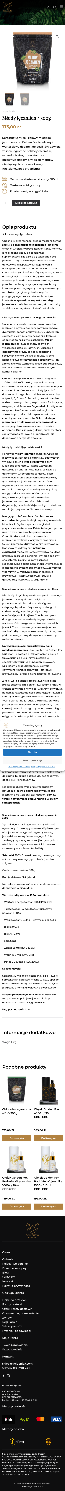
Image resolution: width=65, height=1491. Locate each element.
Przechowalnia (12, 1349)
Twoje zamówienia (15, 1345)
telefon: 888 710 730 (16, 1368)
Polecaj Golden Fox (15, 1263)
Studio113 (37, 1486)
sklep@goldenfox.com (17, 1363)
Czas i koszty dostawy (17, 1309)
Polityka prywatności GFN (43, 766)
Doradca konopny (14, 1268)
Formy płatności (13, 1304)
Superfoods (8, 111)
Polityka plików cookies (19, 766)
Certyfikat (8, 1277)
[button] (61, 6)
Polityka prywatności (16, 1286)
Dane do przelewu (14, 1300)
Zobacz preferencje (32, 760)
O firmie (7, 1259)
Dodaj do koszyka (26, 202)
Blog (5, 1272)
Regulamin (9, 1322)
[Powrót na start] (8, 6)
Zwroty (7, 1317)
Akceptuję (32, 752)
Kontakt (7, 1281)
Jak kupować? (12, 1326)
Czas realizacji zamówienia (20, 1313)
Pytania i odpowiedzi (16, 1331)
